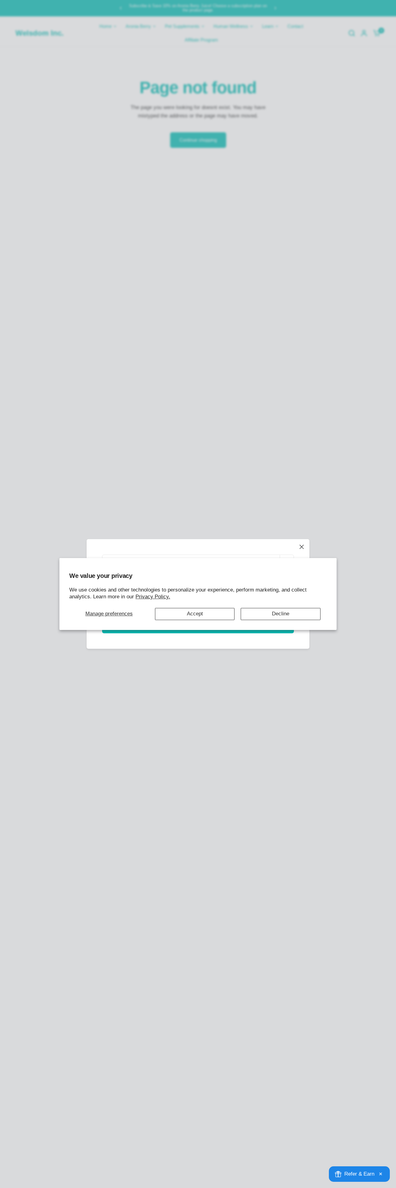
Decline (280, 614)
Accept (195, 614)
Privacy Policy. (153, 597)
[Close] (301, 547)
